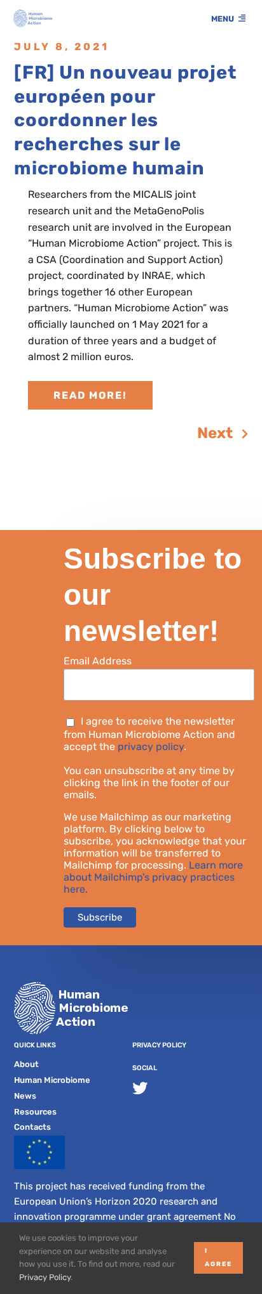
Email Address (98, 661)
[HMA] (32, 14)
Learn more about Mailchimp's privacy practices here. (153, 877)
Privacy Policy (159, 1045)
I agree (218, 1257)
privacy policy (151, 747)
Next (215, 433)
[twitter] (140, 1088)
